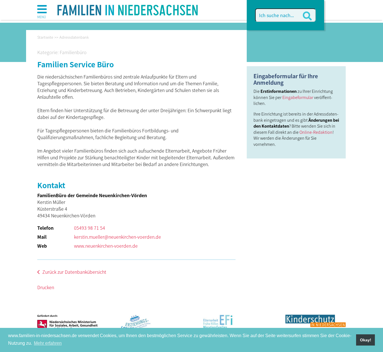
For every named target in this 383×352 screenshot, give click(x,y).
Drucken (45, 287)
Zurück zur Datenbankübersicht (74, 271)
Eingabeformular (297, 97)
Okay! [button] (365, 340)
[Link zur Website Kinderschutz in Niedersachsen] (315, 325)
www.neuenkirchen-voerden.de (106, 245)
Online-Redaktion (316, 132)
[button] (42, 11)
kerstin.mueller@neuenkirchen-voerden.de (117, 236)
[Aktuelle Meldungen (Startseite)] (127, 8)
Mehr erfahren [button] (48, 343)
